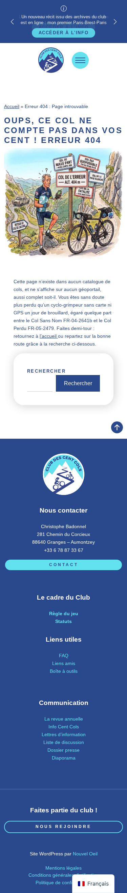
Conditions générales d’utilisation (63, 875)
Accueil (11, 106)
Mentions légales (63, 868)
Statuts (63, 621)
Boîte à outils (64, 671)
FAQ (63, 655)
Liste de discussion (63, 742)
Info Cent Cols (63, 726)
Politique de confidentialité (63, 882)
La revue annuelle (63, 719)
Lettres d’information (64, 734)
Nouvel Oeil (85, 853)
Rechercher (46, 371)
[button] (115, 21)
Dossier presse (63, 750)
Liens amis (63, 663)
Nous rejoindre (63, 826)
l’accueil (49, 336)
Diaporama (64, 758)
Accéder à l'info (64, 32)
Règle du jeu (63, 613)
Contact (63, 564)
